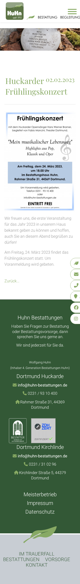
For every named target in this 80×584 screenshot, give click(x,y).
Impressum (40, 503)
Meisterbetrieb (40, 494)
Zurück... (11, 281)
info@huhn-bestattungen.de (42, 385)
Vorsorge (57, 559)
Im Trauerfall (36, 554)
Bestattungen (21, 559)
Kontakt (37, 565)
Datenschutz (40, 512)
